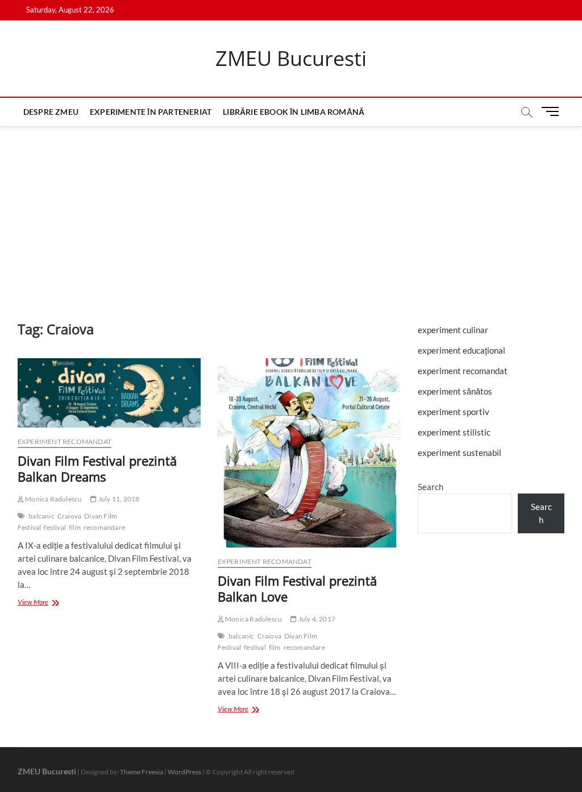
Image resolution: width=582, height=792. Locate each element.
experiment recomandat (64, 441)
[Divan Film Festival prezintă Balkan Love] (309, 453)
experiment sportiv (453, 412)
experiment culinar (453, 330)
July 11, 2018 (118, 499)
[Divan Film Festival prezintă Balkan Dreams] (109, 393)
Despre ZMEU (50, 112)
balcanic (41, 516)
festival (55, 527)
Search (430, 487)
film (75, 527)
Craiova (69, 516)
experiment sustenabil (459, 452)
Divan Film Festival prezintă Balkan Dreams (97, 468)
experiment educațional (461, 350)
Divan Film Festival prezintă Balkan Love (297, 588)
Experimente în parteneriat (150, 112)
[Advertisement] (291, 212)
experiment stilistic (454, 432)
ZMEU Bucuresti (291, 58)
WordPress (184, 772)
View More (44, 603)
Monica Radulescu (53, 499)
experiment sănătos (455, 391)
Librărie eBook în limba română (293, 112)
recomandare (104, 527)
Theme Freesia (141, 772)
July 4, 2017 (316, 619)
